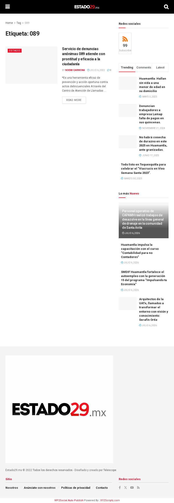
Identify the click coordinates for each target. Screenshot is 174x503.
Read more (76, 100)
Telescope (109, 470)
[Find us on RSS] (138, 487)
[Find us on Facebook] (120, 487)
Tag (19, 22)
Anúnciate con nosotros (40, 487)
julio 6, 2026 (132, 233)
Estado (14, 50)
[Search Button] (166, 7)
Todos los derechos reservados (52, 470)
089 (27, 22)
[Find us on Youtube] (132, 487)
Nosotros (11, 487)
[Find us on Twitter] (125, 487)
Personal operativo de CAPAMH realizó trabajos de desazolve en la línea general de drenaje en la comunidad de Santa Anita (143, 219)
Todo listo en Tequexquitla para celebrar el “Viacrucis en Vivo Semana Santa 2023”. (143, 168)
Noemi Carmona (75, 70)
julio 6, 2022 (97, 70)
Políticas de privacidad (75, 487)
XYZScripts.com (110, 500)
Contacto (102, 487)
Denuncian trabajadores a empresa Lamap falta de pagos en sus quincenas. (151, 114)
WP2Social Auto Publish (68, 500)
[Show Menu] (7, 7)
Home (9, 22)
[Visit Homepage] (87, 6)
